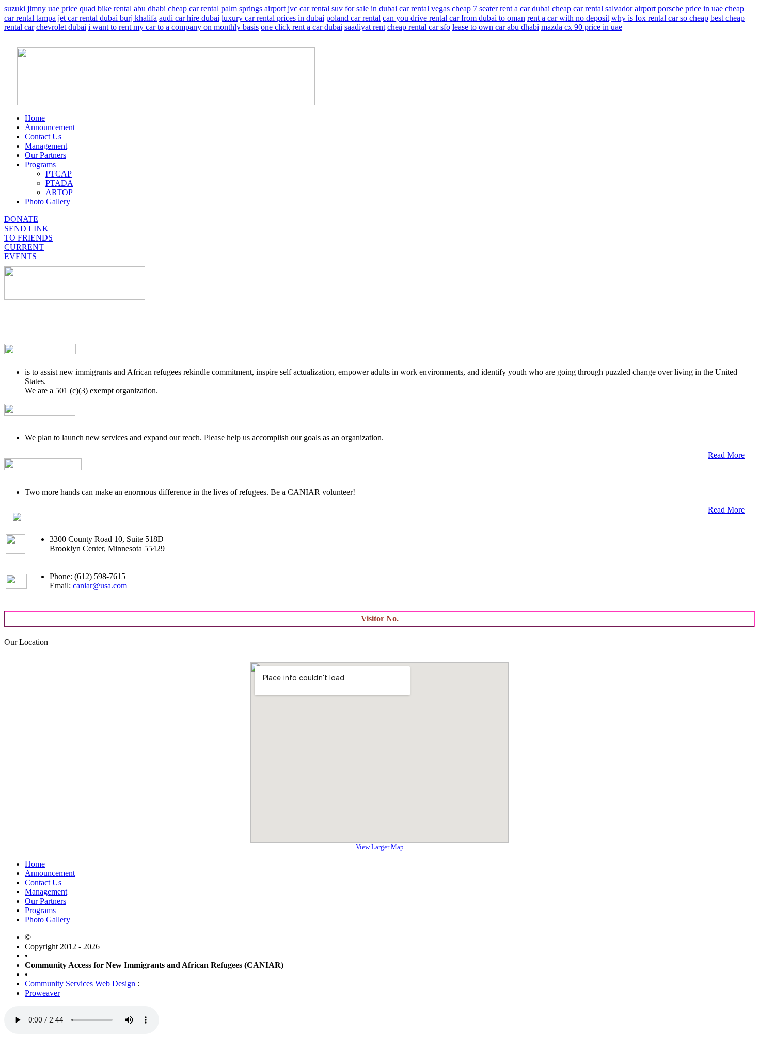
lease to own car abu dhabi (495, 27)
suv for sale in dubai (364, 8)
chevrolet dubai (61, 27)
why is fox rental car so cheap (659, 17)
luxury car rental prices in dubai (273, 17)
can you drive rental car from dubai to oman (454, 17)
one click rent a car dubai (301, 27)
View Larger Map (380, 847)
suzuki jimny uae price (40, 8)
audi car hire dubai (189, 17)
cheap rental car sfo (418, 27)
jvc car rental (308, 8)
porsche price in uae (690, 8)
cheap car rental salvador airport (604, 8)
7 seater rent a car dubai (511, 8)
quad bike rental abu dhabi (123, 8)
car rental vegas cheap (435, 8)
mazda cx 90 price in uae (581, 27)
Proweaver (42, 992)
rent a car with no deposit (568, 17)
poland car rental (353, 17)
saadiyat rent (364, 27)
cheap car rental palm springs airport (227, 8)
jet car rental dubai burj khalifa (107, 17)
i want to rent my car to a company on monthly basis (173, 27)
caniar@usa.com (100, 585)
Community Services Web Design (80, 983)
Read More (726, 455)
